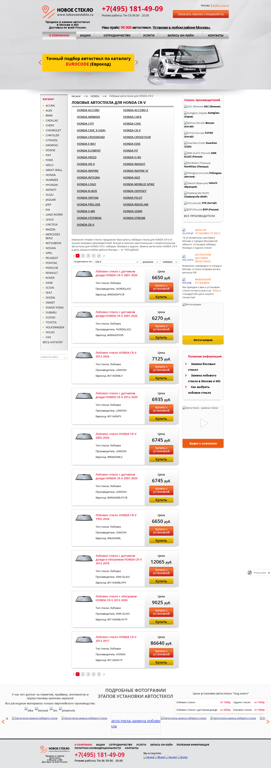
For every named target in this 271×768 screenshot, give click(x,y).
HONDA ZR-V (85, 224)
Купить (161, 297)
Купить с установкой (161, 287)
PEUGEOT (52, 258)
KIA (48, 209)
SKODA (50, 297)
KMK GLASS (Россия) (200, 154)
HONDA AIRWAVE (88, 117)
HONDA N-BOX (87, 191)
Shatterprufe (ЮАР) (195, 196)
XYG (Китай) (209, 203)
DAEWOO (52, 145)
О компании (59, 35)
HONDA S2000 (132, 211)
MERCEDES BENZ (53, 236)
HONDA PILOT (132, 198)
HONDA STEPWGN (89, 218)
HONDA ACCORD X (135, 110)
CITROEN (52, 140)
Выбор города (221, 5)
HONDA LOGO (86, 184)
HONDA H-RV (132, 157)
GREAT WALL (54, 170)
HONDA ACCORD (88, 110)
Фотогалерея (203, 340)
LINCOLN (52, 224)
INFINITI (51, 190)
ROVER (50, 278)
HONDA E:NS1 (86, 144)
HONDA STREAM (134, 218)
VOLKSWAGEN (55, 327)
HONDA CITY (85, 123)
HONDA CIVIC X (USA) (91, 130)
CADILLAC (52, 120)
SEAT (49, 292)
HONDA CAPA (132, 117)
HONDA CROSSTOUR (137, 137)
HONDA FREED (86, 157)
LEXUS (50, 219)
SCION (50, 287)
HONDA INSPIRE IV (135, 171)
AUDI (49, 110)
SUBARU (51, 312)
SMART (50, 302)
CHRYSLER (52, 135)
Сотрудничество (117, 35)
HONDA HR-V (86, 164)
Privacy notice (260, 573)
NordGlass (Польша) (196, 166)
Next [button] (268, 722)
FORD (49, 160)
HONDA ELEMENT (89, 150)
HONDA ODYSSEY (134, 191)
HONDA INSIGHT (134, 164)
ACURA (50, 105)
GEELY (50, 165)
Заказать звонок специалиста (201, 14)
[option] (37, 718)
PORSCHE (52, 268)
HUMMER (52, 180)
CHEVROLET (53, 130)
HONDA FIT (130, 150)
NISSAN (51, 248)
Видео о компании (203, 443)
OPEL (49, 253)
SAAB (49, 283)
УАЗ (48, 337)
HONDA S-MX (86, 211)
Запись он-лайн (180, 35)
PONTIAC (52, 263)
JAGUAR (51, 200)
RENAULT (52, 273)
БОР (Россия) (211, 209)
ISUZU (50, 195)
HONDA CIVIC (132, 123)
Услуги (149, 35)
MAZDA (50, 229)
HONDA (51, 175)
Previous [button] (3, 722)
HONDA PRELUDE (88, 204)
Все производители (199, 216)
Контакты (216, 35)
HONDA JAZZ (131, 177)
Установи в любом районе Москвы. (182, 27)
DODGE (50, 150)
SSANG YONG (54, 307)
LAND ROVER (54, 214)
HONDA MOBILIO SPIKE (139, 184)
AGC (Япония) (212, 106)
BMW (49, 115)
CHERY (50, 125)
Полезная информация (193, 744)
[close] (269, 572)
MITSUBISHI (53, 243)
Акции (85, 35)
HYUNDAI (52, 185)
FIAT (48, 155)
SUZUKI (50, 317)
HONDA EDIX (131, 144)
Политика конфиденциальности (98, 748)
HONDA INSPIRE (88, 171)
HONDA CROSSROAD (91, 137)
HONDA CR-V (132, 130)
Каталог (76, 96)
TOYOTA (51, 322)
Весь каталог (53, 342)
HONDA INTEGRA (88, 177)
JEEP (48, 204)
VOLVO (50, 332)
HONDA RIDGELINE (136, 204)
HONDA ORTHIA (87, 198)
